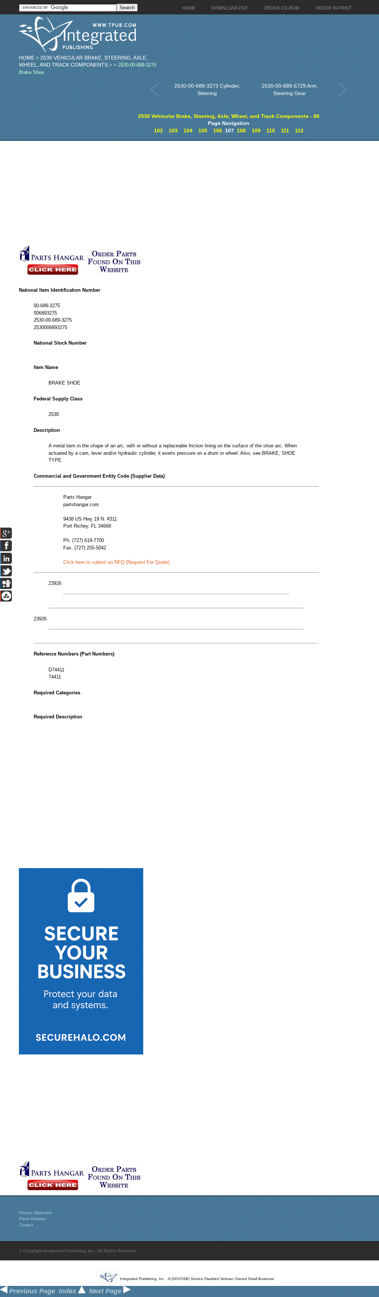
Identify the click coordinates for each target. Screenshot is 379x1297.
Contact (26, 1225)
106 (217, 130)
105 (202, 130)
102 (158, 130)
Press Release (32, 1218)
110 (270, 130)
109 (256, 130)
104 (188, 130)
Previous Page (31, 1291)
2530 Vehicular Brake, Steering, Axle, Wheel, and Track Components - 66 (228, 116)
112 (299, 130)
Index (68, 1291)
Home (26, 58)
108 (241, 130)
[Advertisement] (176, 192)
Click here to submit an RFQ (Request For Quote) (116, 562)
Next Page (106, 1291)
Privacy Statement (35, 1212)
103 (173, 130)
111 (285, 130)
